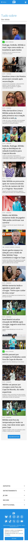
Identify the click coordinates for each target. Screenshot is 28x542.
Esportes (6, 486)
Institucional (9, 505)
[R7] (14, 513)
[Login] (25, 2)
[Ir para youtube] (21, 521)
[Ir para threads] (21, 516)
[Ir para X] (14, 521)
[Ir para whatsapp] (18, 521)
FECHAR (14, 538)
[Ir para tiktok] (10, 521)
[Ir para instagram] (14, 516)
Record (6, 500)
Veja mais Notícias (14, 436)
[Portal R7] (14, 2)
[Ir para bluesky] (6, 516)
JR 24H (5, 495)
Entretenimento (10, 491)
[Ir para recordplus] (6, 521)
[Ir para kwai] (18, 516)
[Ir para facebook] (10, 516)
